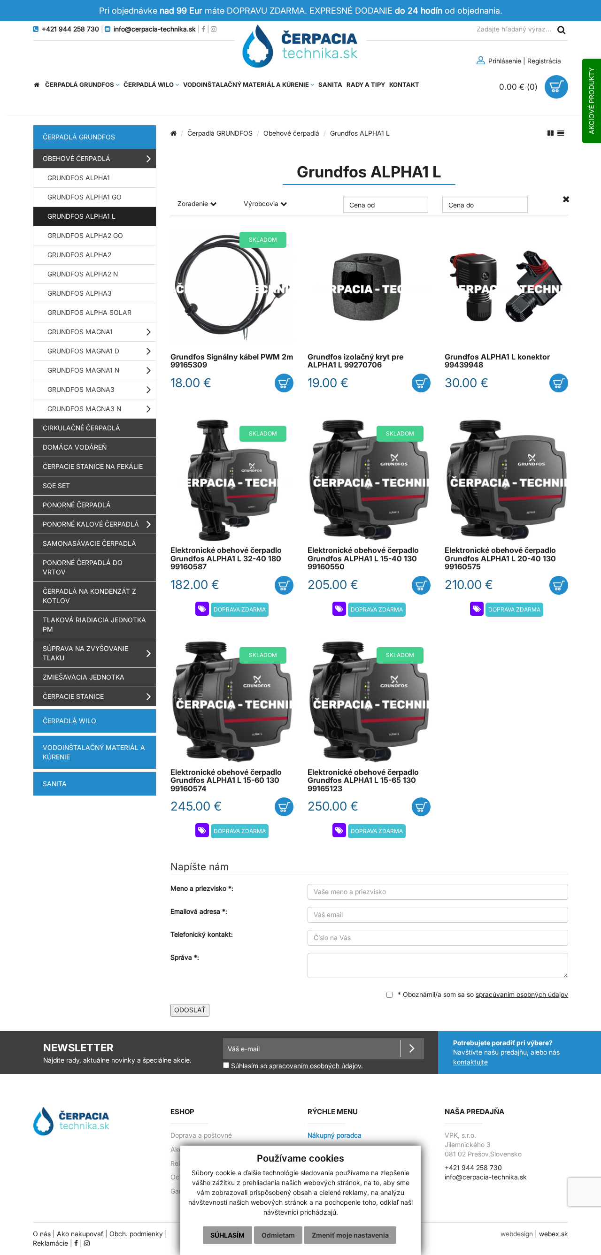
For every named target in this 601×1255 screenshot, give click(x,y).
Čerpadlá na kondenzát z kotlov (89, 596)
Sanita (55, 784)
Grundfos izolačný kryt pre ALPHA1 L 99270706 (355, 360)
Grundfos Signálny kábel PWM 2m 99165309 (231, 360)
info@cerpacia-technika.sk (486, 1177)
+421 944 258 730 (473, 1167)
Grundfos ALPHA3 (79, 293)
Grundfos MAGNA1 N (83, 370)
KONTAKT (404, 84)
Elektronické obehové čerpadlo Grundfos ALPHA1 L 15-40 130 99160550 (363, 558)
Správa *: (184, 957)
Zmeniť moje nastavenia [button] (350, 1235)
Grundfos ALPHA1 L (81, 216)
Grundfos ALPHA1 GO (84, 197)
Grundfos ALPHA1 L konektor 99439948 (497, 360)
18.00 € (190, 382)
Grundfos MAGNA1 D (83, 351)
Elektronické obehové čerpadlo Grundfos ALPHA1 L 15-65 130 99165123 (363, 780)
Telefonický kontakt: (201, 934)
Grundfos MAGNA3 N (84, 409)
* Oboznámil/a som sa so (482, 994)
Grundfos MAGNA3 (81, 389)
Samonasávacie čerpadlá (89, 543)
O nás (42, 1234)
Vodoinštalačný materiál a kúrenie (94, 752)
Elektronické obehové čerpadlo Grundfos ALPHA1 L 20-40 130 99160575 (500, 558)
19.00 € (328, 382)
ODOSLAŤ (190, 1010)
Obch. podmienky (136, 1234)
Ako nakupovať (80, 1234)
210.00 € (469, 584)
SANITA (330, 84)
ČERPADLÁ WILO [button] (149, 84)
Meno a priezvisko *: (201, 888)
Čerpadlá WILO (69, 721)
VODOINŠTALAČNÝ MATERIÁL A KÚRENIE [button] (246, 84)
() (519, 87)
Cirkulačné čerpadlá (81, 428)
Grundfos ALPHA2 (79, 255)
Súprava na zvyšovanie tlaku (85, 653)
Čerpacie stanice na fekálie (93, 466)
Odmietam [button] (278, 1235)
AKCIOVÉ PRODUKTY (591, 101)
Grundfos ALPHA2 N (82, 274)
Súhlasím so (296, 1066)
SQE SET (56, 486)
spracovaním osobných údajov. (316, 1066)
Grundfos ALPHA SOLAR (89, 312)
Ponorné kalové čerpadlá (91, 524)
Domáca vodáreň (75, 447)
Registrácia (544, 61)
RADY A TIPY (366, 84)
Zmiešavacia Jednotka (83, 677)
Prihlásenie (503, 61)
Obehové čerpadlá (76, 158)
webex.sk (553, 1234)
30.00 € (466, 382)
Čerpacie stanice (73, 696)
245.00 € (196, 806)
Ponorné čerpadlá (77, 505)
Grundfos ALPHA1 (78, 178)
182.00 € (194, 584)
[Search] (561, 29)
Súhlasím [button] (227, 1235)
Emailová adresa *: (198, 911)
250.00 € (333, 806)
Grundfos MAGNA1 (80, 332)
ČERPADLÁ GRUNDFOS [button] (80, 84)
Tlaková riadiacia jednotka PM (94, 624)
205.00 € (333, 584)
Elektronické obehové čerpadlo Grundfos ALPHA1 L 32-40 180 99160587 (226, 558)
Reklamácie (50, 1243)
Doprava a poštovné (201, 1135)
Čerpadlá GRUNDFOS (79, 137)
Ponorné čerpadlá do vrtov (83, 567)
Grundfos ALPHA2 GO (85, 235)
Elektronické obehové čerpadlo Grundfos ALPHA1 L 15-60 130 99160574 (226, 780)
